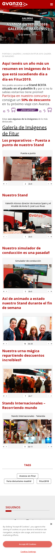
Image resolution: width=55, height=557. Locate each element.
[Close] (51, 524)
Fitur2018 (44, 481)
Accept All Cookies (27, 544)
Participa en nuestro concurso (24, 96)
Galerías (27, 18)
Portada (6, 53)
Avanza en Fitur (27, 476)
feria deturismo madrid (18, 481)
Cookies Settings (28, 551)
